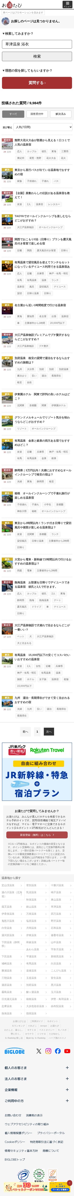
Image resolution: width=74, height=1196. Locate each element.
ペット (20, 636)
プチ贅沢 (43, 346)
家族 (19, 181)
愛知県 (30, 316)
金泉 (44, 458)
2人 (29, 204)
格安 (19, 382)
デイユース (60, 286)
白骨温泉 (7, 927)
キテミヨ (31, 1030)
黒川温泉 (56, 984)
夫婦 (19, 481)
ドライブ (36, 607)
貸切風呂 (44, 286)
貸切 (19, 293)
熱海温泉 (44, 600)
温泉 (44, 280)
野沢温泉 (56, 920)
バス (56, 181)
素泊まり (22, 376)
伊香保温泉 (8, 913)
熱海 (31, 600)
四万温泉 (56, 913)
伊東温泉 (31, 935)
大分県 (30, 369)
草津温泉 (56, 906)
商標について (51, 1151)
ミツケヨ (41, 1034)
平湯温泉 (31, 956)
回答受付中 (37, 113)
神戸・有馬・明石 (58, 273)
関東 (44, 405)
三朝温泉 (7, 977)
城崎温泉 (7, 963)
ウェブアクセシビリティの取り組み (27, 1124)
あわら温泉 (32, 949)
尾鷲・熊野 (35, 158)
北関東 (20, 405)
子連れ (45, 181)
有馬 (19, 280)
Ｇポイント (52, 1021)
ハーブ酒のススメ (57, 1038)
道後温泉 (31, 970)
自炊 (29, 382)
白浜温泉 (56, 963)
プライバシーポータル (51, 1133)
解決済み (61, 113)
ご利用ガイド (36, 1021)
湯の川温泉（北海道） (12, 894)
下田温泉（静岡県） (11, 944)
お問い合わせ (13, 1115)
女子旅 (42, 679)
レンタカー (54, 204)
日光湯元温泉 (9, 999)
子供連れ (32, 181)
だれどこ (32, 1026)
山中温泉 (56, 942)
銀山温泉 (31, 906)
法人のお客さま (16, 1078)
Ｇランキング (18, 1026)
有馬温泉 (32, 280)
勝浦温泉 (7, 970)
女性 (38, 666)
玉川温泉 (56, 992)
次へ (49, 731)
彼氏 (44, 151)
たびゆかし (54, 1034)
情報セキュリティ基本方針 (21, 1151)
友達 (19, 204)
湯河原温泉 (8, 935)
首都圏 (33, 405)
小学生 (47, 504)
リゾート (22, 428)
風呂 (31, 286)
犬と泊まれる (24, 643)
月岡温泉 (31, 927)
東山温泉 (56, 899)
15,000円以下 (24, 686)
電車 (29, 570)
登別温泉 (31, 885)
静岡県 (40, 481)
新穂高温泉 (57, 956)
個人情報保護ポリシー (18, 1133)
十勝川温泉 (57, 885)
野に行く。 (16, 1034)
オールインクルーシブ (51, 227)
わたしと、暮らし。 (14, 1030)
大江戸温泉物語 (25, 227)
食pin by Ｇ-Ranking (35, 1038)
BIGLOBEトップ (15, 1159)
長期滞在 (56, 376)
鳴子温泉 (56, 892)
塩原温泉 (31, 920)
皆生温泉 (56, 977)
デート (57, 600)
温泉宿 (39, 204)
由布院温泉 (57, 1006)
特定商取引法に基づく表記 (46, 1142)
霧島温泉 (7, 992)
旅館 (19, 679)
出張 (54, 316)
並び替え (7, 127)
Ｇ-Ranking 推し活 (14, 1038)
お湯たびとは (19, 1021)
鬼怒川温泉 (8, 920)
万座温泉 (31, 913)
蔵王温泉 (7, 906)
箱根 (34, 511)
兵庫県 (40, 273)
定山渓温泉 (8, 885)
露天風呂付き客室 (46, 250)
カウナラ (29, 1034)
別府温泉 (63, 369)
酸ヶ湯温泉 (32, 992)
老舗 (66, 679)
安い (34, 376)
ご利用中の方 (14, 1100)
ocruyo (43, 1026)
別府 (41, 369)
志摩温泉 (7, 1006)
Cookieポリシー (15, 1142)
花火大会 (51, 158)
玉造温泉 (31, 977)
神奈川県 (22, 511)
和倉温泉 (31, 942)
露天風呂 (22, 607)
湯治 (44, 376)
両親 (19, 570)
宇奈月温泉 (57, 949)
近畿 (19, 250)
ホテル (30, 679)
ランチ (55, 280)
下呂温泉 (7, 956)
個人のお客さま (16, 1067)
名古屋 (42, 316)
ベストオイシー (46, 1030)
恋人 (19, 151)
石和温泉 (56, 927)
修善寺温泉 (57, 935)
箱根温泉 (31, 999)
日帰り (64, 250)
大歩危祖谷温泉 (35, 1006)
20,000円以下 (57, 323)
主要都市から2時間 (59, 541)
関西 (29, 250)
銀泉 (54, 458)
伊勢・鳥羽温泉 (60, 999)
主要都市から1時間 (35, 323)
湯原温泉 (7, 984)
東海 (54, 151)
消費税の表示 (34, 1115)
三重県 (64, 151)
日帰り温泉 (33, 293)
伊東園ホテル (59, 405)
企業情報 (11, 1089)
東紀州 (20, 158)
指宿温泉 (31, 1013)
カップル (32, 151)
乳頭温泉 (31, 892)
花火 (63, 158)
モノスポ (62, 1030)
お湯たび (54, 1026)
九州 (19, 369)
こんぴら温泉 (58, 970)
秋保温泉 (31, 899)
